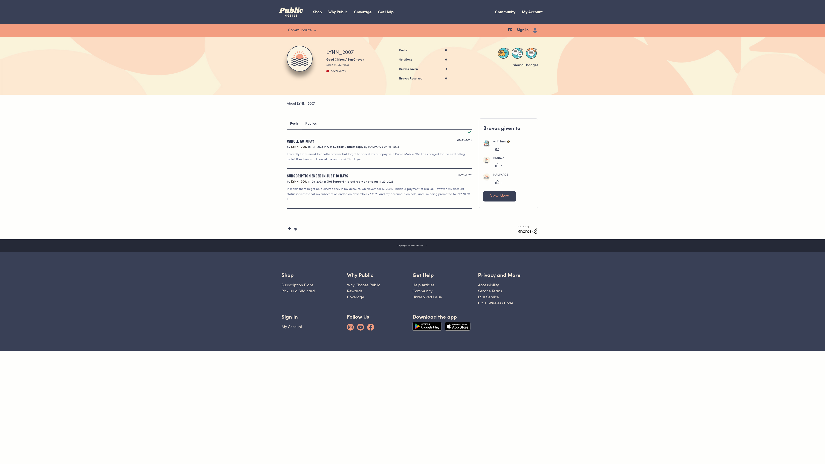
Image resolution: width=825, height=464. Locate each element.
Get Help (386, 11)
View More (499, 196)
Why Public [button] (360, 275)
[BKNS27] (495, 163)
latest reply (355, 147)
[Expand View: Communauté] (315, 30)
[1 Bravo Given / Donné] (503, 53)
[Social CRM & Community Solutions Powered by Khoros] (527, 230)
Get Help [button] (423, 275)
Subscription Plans (297, 284)
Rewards (354, 290)
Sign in (523, 30)
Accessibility (488, 284)
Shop (317, 11)
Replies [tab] (311, 123)
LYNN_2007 (299, 147)
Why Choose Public (363, 284)
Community (505, 11)
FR (510, 30)
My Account (532, 11)
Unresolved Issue (427, 297)
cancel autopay (300, 140)
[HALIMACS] (497, 179)
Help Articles (423, 284)
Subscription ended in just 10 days (317, 175)
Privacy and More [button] (499, 275)
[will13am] (498, 146)
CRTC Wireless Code (495, 303)
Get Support (336, 147)
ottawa (373, 181)
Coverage (362, 11)
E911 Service (488, 297)
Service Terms (490, 290)
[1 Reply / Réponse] (517, 53)
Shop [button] (287, 275)
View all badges (525, 65)
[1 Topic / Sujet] (531, 53)
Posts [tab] (294, 123)
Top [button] (294, 229)
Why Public (338, 11)
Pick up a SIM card (298, 290)
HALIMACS (376, 147)
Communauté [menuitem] (300, 30)
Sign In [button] (289, 316)
